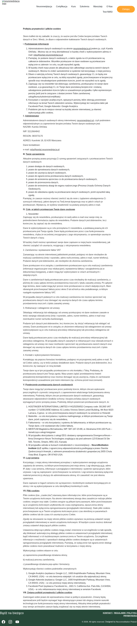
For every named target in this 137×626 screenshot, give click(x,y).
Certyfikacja (61, 6)
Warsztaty (97, 6)
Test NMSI (108, 12)
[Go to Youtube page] (17, 622)
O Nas (109, 6)
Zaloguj (126, 9)
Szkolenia (84, 6)
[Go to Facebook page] (3, 622)
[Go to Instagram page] (10, 622)
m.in (102, 465)
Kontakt (107, 613)
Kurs (73, 6)
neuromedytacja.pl (82, 48)
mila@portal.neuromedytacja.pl (48, 55)
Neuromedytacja (44, 6)
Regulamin (119, 613)
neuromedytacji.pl (85, 120)
